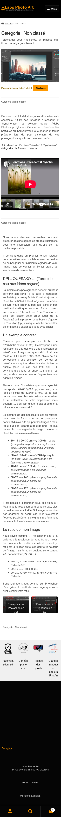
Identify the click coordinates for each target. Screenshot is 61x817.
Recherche (30, 811)
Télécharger (41, 88)
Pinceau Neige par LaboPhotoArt (16, 87)
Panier (47, 808)
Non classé (19, 101)
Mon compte (10, 811)
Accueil (9, 23)
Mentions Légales (30, 796)
